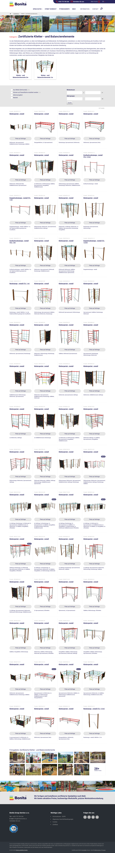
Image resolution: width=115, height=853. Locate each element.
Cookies (55, 822)
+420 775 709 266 (63, 1)
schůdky (84, 850)
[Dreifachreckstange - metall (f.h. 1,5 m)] (94, 166)
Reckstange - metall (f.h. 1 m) (20, 283)
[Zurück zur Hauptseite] (10, 14)
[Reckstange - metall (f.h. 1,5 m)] (94, 720)
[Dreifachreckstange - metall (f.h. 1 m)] (21, 252)
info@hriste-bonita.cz (20, 819)
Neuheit (15, 97)
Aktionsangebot (17, 95)
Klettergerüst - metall (17, 114)
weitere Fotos (97, 769)
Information (84, 9)
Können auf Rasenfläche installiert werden (25, 92)
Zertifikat (55, 824)
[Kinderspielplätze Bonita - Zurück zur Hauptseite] (18, 4)
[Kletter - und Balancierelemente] (17, 757)
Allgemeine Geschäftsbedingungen (63, 819)
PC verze (103, 850)
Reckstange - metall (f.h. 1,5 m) (94, 709)
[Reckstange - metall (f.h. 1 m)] (21, 295)
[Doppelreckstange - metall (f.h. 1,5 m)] (94, 252)
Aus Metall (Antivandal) (20, 90)
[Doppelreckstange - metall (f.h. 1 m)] (21, 209)
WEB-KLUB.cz (97, 850)
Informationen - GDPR (59, 816)
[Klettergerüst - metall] (21, 125)
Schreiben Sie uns (78, 1)
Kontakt (95, 9)
